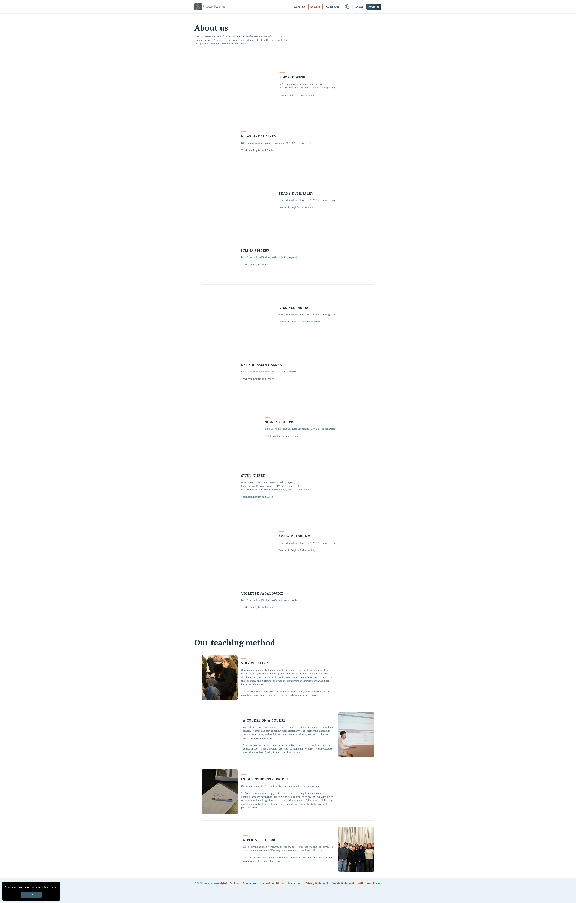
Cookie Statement (343, 883)
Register (373, 6)
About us (299, 6)
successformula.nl (215, 883)
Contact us (332, 6)
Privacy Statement (316, 883)
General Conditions (272, 883)
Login (359, 6)
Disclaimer (295, 883)
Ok (31, 894)
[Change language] (347, 6)
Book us (315, 6)
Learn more (50, 887)
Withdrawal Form (369, 883)
